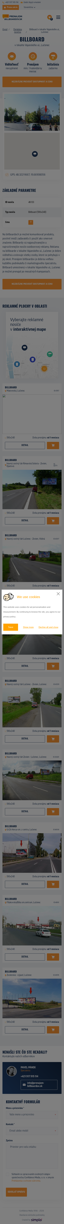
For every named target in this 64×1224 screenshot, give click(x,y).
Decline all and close (48, 627)
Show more (28, 627)
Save (10, 627)
